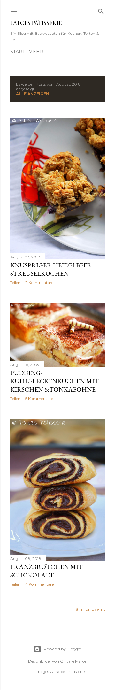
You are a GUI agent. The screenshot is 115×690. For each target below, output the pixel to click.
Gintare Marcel (73, 661)
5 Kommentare (39, 398)
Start (17, 52)
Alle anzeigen (32, 93)
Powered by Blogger (62, 649)
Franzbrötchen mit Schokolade (46, 571)
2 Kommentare (39, 282)
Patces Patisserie (36, 23)
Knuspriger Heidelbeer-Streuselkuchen (51, 269)
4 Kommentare (39, 584)
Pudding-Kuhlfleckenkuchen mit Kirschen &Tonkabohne (54, 381)
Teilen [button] (15, 282)
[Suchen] (101, 10)
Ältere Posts (90, 610)
